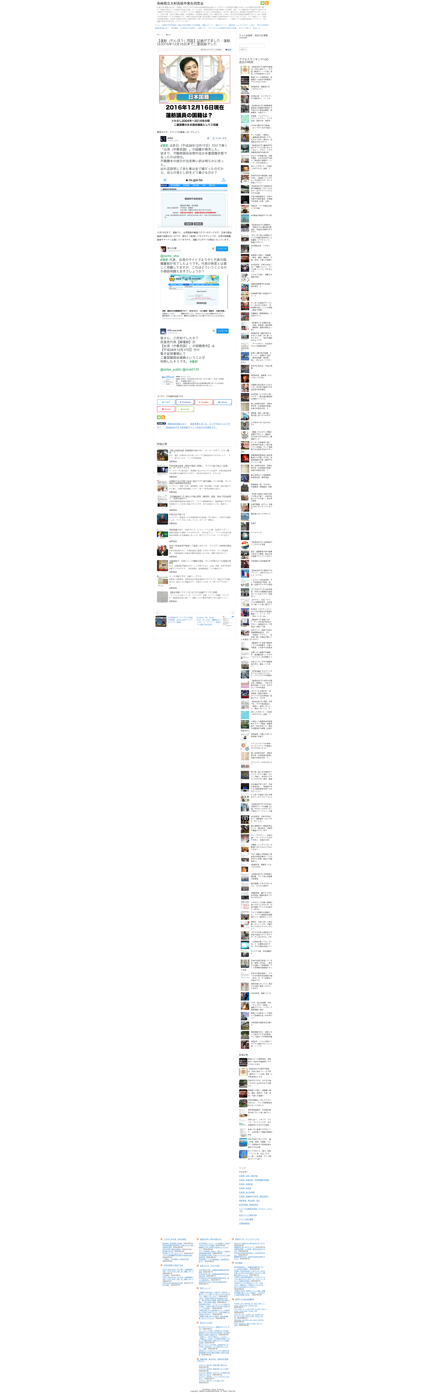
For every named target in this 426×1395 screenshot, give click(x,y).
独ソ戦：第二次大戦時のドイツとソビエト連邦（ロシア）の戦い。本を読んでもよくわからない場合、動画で (256, 776)
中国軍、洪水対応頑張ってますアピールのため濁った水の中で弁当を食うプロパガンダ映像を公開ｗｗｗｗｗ (249, 1273)
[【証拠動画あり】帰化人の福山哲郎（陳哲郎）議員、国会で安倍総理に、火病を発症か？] (162, 503)
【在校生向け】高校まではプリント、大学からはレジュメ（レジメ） (261, 573)
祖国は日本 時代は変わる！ (211, 1239)
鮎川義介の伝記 (168, 1251)
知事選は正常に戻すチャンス (244, 1247)
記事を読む (173, 461)
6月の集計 (166, 1285)
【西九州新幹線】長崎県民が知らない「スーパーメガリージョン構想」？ (199, 451)
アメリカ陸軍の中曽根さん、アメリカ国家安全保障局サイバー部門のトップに (261, 914)
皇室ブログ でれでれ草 (209, 1266)
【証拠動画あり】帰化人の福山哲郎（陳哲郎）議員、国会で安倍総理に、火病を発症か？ (200, 497)
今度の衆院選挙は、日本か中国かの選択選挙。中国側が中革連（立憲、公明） (261, 199)
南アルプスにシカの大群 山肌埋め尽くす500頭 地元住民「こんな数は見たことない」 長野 (213, 1347)
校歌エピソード (221, 25)
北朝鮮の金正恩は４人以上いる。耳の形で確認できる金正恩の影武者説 (261, 387)
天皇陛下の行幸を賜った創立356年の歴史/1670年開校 (181, 25)
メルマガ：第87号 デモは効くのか (211, 1381)
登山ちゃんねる (206, 1323)
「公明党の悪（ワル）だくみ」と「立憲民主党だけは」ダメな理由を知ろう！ (261, 944)
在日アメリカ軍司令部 (248, 1215)
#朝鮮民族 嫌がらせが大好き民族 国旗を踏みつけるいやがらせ (261, 895)
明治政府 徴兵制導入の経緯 (172, 1243)
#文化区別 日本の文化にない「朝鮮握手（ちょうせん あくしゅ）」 (261, 818)
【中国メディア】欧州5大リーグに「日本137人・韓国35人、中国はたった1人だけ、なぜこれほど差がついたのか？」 (249, 1285)
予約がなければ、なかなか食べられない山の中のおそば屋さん (259, 1083)
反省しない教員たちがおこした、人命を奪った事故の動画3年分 (260, 1132)
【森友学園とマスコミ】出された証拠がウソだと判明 (193, 592)
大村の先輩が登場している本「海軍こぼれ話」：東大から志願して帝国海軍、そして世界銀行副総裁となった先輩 (256, 965)
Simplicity (220, 1389)
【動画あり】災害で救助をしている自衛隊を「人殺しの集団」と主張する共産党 (261, 645)
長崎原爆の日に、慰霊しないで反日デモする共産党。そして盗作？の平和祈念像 (261, 1034)
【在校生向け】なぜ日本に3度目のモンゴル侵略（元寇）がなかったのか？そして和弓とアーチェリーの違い (256, 808)
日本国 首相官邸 (246, 1184)
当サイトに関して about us (249, 28)
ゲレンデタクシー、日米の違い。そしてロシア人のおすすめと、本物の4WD (261, 837)
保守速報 (238, 1263)
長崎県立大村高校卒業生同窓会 (180, 3)
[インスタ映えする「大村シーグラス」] (162, 582)
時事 (229, 50)
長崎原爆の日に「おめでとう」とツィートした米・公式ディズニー (199, 530)
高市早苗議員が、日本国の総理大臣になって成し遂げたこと (259, 1112)
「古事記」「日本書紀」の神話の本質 (176, 1259)
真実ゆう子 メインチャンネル (247, 1239)
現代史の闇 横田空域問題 (172, 1249)
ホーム (157, 25)
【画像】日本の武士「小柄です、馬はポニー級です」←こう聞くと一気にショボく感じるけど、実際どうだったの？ (214, 1294)
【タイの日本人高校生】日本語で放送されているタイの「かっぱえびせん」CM (261, 934)
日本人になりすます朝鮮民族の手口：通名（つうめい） (261, 664)
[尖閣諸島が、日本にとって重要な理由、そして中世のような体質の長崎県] (162, 567)
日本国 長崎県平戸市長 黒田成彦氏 (253, 1196)
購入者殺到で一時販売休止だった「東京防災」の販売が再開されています (261, 828)
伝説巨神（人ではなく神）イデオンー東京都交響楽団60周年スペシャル (261, 396)
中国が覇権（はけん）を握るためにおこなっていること (261, 506)
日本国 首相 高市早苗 (248, 1176)
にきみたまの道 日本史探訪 (175, 1239)
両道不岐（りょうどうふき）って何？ (242, 25)
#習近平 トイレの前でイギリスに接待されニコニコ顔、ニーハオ (261, 1044)
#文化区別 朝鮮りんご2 (261, 993)
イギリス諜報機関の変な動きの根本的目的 (177, 1255)
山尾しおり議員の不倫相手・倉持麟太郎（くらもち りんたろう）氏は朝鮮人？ (261, 654)
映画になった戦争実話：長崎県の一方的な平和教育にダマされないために (261, 79)
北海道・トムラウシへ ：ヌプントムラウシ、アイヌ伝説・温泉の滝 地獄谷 (261, 118)
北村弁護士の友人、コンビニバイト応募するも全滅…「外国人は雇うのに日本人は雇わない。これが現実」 (214, 1306)
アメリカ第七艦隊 (246, 1219)
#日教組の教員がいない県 (261, 215)
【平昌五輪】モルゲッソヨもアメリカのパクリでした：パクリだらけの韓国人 (261, 673)
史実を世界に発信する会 (173, 1265)
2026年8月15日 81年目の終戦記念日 (213, 1282)
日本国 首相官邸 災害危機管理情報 (254, 1180)
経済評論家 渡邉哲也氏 (248, 1205)
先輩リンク (202, 28)
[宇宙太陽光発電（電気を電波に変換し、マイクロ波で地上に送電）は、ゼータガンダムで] (162, 472)
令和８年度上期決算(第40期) (173, 1283)
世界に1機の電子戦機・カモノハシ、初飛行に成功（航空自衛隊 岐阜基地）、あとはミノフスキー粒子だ (256, 357)
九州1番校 (174, 28)
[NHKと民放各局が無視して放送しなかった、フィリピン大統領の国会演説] (162, 552)
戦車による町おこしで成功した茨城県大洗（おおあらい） (261, 1015)
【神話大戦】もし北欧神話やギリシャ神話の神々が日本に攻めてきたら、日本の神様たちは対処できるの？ (214, 1312)
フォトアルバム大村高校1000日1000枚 (222, 28)
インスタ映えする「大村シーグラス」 (186, 576)
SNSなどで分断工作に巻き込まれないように (249, 1243)
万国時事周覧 (244, 1223)
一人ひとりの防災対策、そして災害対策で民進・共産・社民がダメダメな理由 (261, 582)
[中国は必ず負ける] (162, 521)
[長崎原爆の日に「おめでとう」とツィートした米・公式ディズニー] (162, 536)
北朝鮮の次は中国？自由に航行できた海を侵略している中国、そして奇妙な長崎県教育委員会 (200, 482)
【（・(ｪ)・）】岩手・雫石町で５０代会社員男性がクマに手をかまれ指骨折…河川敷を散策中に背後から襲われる (214, 1333)
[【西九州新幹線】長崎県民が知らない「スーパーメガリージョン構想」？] (162, 457)
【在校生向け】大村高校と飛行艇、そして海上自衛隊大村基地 (261, 876)
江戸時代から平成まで (188, 28)
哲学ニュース (205, 1288)
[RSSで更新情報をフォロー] (266, 4)
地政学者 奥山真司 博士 (249, 1201)
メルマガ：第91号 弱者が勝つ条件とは (213, 1365)
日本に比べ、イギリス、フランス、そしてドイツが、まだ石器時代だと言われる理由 (259, 1122)
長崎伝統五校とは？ (162, 28)
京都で (253, 523)
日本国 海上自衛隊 (247, 1192)
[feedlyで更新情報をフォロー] (262, 4)
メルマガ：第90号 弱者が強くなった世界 (213, 1369)
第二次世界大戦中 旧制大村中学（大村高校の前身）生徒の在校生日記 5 (261, 755)
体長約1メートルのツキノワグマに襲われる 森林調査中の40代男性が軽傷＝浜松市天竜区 (214, 1353)
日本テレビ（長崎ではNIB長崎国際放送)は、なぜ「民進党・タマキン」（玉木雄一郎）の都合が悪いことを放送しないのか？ (256, 634)
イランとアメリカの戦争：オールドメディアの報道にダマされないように (261, 746)
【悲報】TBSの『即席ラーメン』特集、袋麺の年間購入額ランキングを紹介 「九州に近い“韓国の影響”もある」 (249, 1293)
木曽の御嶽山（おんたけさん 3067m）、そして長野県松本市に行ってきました (260, 1102)
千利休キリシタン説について (173, 1253)
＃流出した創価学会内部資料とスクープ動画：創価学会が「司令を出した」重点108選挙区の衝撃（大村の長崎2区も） (256, 726)
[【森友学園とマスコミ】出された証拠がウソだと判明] (162, 598)
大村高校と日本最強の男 (260, 561)
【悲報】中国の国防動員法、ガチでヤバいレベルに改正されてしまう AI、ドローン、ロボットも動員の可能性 (249, 1279)
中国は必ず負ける (177, 514)
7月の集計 (166, 1275)
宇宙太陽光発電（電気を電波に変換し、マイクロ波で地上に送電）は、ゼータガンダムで (199, 467)
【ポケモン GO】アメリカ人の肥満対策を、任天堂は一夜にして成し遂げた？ (261, 602)
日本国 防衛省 (245, 1188)
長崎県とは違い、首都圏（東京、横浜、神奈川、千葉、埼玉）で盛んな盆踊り (261, 257)
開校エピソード (208, 25)
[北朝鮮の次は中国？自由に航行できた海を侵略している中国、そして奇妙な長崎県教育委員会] (162, 487)
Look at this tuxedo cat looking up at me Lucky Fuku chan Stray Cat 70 (248, 1316)
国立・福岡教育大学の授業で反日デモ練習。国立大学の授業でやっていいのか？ (261, 554)
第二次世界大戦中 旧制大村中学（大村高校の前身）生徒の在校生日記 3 (261, 406)
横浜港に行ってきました (260, 514)
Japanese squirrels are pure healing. (249, 1320)
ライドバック (256, 533)
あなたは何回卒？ (263, 25)
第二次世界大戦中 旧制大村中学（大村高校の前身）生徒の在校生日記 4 (261, 468)
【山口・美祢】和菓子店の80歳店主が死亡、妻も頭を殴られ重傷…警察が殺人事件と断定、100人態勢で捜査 (214, 1300)
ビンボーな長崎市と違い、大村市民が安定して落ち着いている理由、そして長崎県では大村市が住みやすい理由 (256, 447)
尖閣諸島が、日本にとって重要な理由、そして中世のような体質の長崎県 (200, 562)
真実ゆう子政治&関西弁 (244, 1299)
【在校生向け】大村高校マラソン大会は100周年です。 (191, 427)
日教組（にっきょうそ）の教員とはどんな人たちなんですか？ (261, 847)
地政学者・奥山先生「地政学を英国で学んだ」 (212, 1360)
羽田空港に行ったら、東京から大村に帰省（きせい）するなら (261, 986)
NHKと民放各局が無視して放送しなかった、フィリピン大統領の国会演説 (200, 547)
